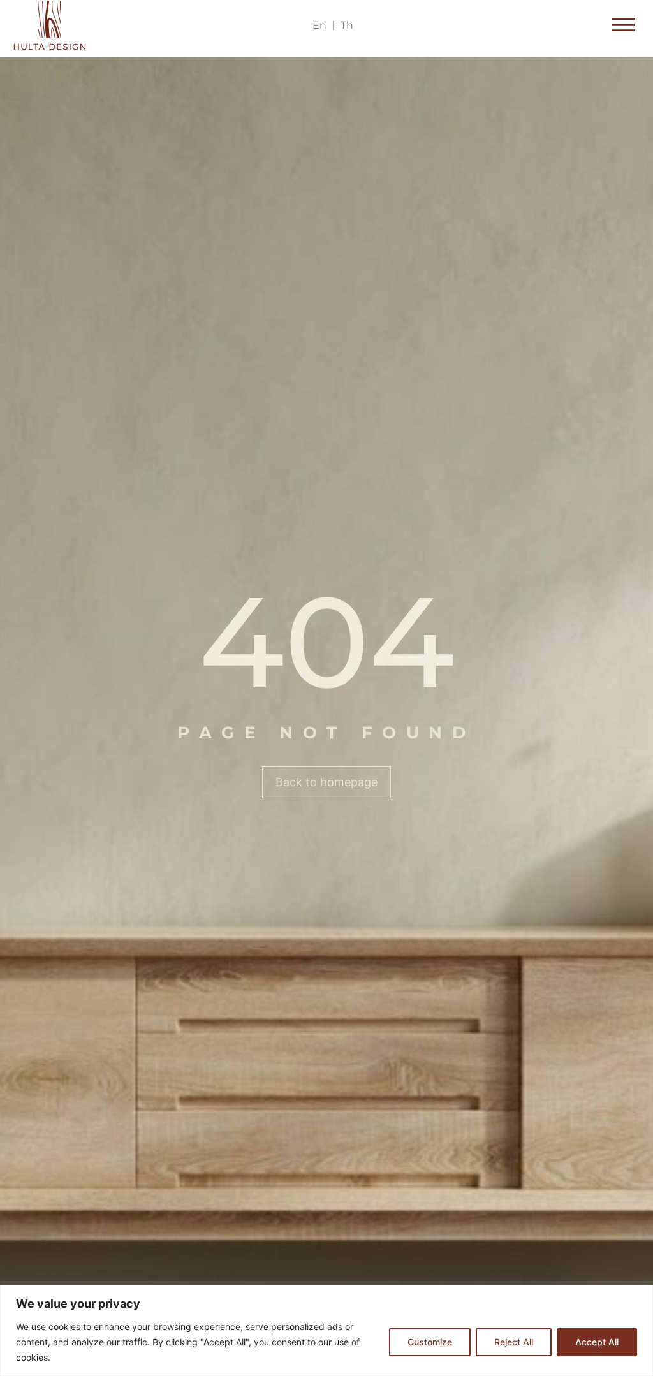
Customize (429, 1341)
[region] (326, 1330)
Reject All (513, 1341)
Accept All (597, 1341)
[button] (624, 25)
